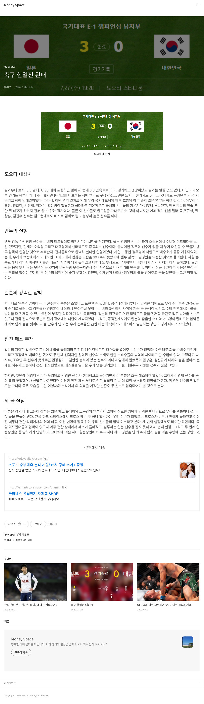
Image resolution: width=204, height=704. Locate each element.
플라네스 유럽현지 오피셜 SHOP (33, 493)
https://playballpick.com (25, 458)
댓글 (6, 621)
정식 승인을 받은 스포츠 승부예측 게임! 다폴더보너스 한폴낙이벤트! (54, 470)
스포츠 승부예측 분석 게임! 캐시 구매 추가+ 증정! (46, 464)
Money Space (14, 5)
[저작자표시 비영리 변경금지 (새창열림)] (51, 524)
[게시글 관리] (24, 524)
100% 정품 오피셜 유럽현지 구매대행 (34, 498)
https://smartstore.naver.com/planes (34, 487)
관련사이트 (10, 683)
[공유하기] (19, 524)
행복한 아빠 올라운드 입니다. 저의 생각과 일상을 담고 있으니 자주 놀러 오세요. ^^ (59, 644)
